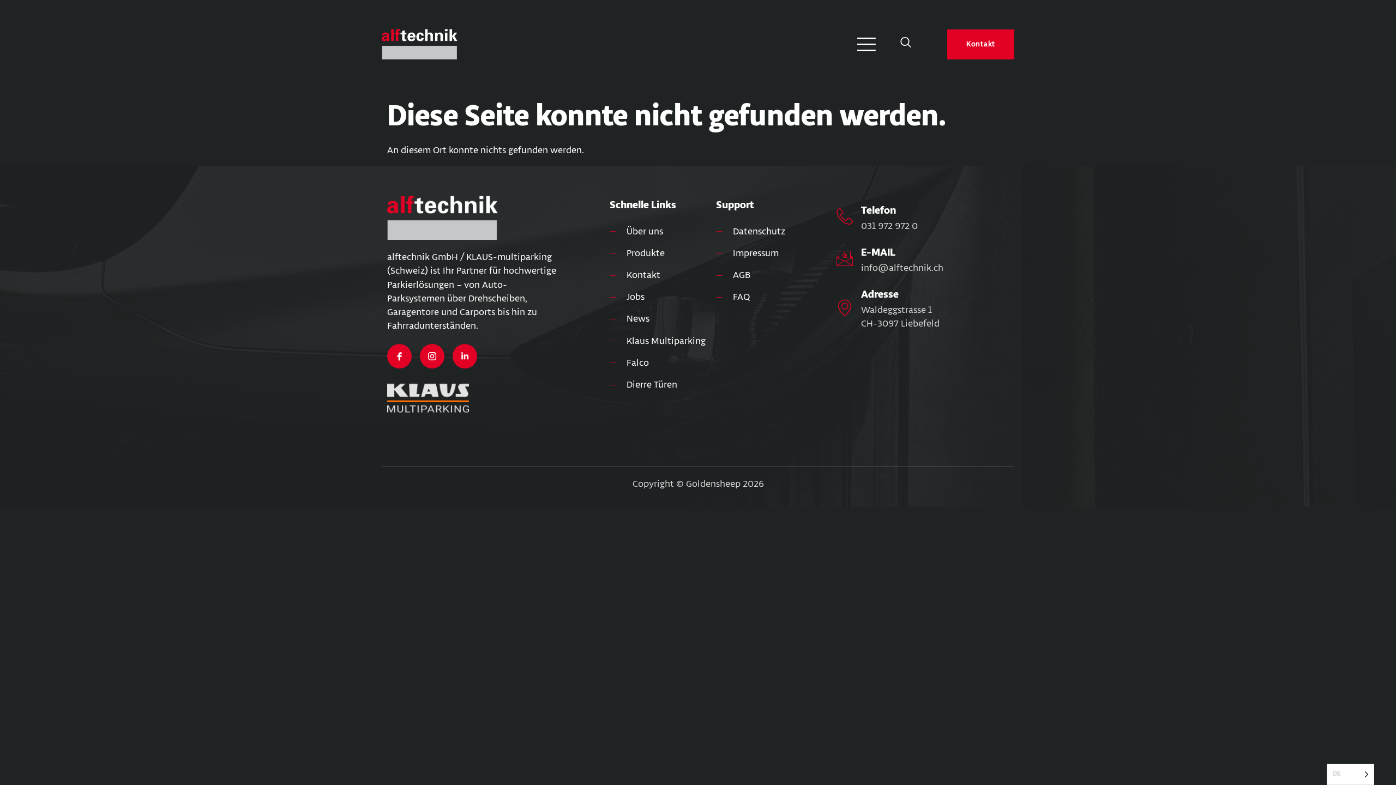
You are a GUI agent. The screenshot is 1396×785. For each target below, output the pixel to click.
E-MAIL (878, 252)
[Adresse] (845, 307)
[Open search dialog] (906, 44)
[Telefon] (845, 216)
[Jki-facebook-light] (399, 356)
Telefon (878, 210)
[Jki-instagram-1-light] (432, 356)
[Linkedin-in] (465, 356)
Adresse (880, 294)
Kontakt (980, 44)
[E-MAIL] (845, 258)
